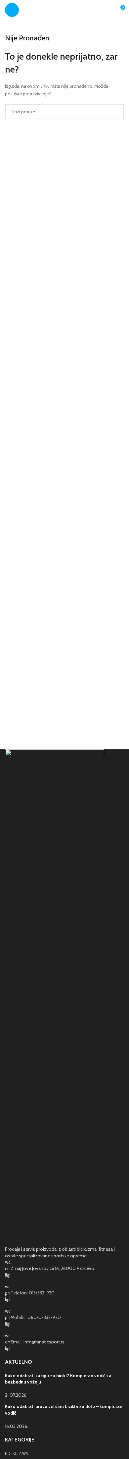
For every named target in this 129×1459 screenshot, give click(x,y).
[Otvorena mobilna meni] (12, 10)
